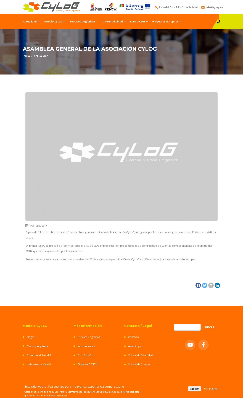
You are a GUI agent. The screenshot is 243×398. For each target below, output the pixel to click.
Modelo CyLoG (53, 21)
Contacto (133, 337)
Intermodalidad (113, 21)
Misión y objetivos (37, 346)
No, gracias (210, 388)
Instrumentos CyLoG (39, 364)
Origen (31, 337)
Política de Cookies (139, 364)
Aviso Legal (134, 346)
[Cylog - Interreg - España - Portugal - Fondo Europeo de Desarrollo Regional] (135, 6)
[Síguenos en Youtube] (190, 345)
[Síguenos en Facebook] (203, 345)
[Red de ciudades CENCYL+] (111, 6)
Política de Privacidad (140, 355)
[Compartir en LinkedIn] (217, 285)
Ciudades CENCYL (88, 364)
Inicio (26, 56)
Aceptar (194, 388)
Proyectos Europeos (165, 21)
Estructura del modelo (39, 355)
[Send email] (211, 285)
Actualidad (30, 21)
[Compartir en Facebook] (198, 285)
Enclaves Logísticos (83, 21)
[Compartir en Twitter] (204, 285)
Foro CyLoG (137, 21)
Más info (62, 395)
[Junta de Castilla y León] (96, 6)
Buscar (209, 327)
